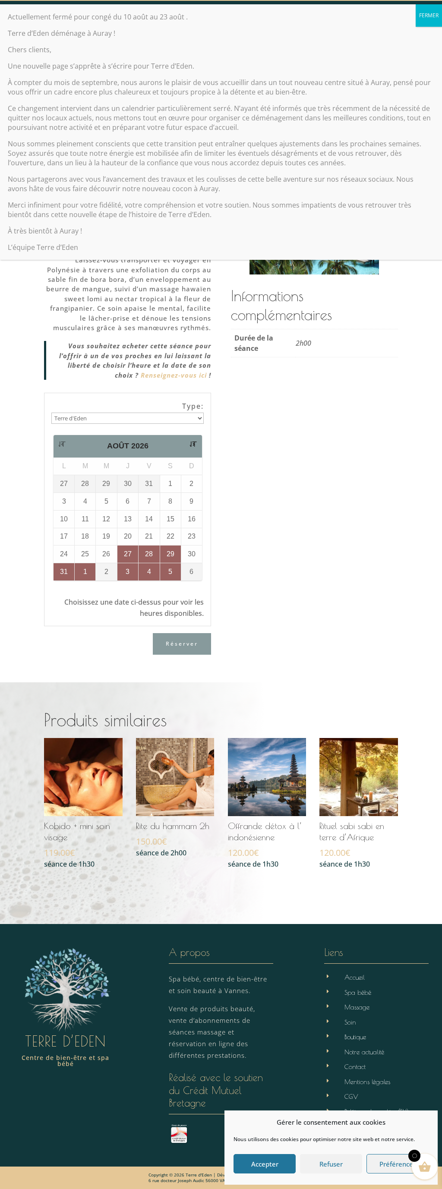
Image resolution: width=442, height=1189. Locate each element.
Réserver (182, 643)
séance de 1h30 (77, 845)
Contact (355, 1066)
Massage (356, 1007)
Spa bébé (357, 992)
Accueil (354, 977)
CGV (351, 1096)
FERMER (429, 15)
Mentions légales (367, 1081)
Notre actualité (364, 1052)
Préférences (397, 1164)
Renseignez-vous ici (174, 375)
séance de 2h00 (172, 839)
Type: (193, 406)
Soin (350, 1022)
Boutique (355, 1037)
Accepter (264, 1164)
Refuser (331, 1164)
